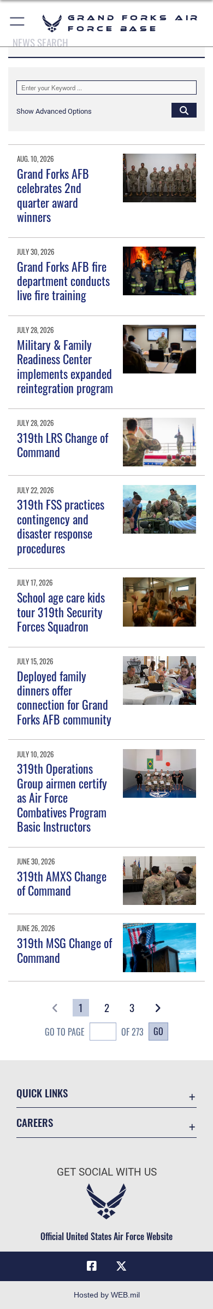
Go (158, 1031)
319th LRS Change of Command (62, 444)
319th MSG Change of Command (64, 950)
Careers (34, 1122)
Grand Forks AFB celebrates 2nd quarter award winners (53, 195)
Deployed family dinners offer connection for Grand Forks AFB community (64, 697)
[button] (18, 23)
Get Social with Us (107, 1172)
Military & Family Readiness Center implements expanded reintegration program (65, 366)
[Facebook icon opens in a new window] (92, 1266)
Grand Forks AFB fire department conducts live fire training (63, 281)
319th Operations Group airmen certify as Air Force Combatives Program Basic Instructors (62, 797)
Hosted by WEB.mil (107, 1294)
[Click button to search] (184, 110)
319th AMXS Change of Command (61, 883)
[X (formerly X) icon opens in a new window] (121, 1266)
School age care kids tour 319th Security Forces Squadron (61, 611)
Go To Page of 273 (94, 1031)
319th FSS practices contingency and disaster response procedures (60, 525)
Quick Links (42, 1093)
